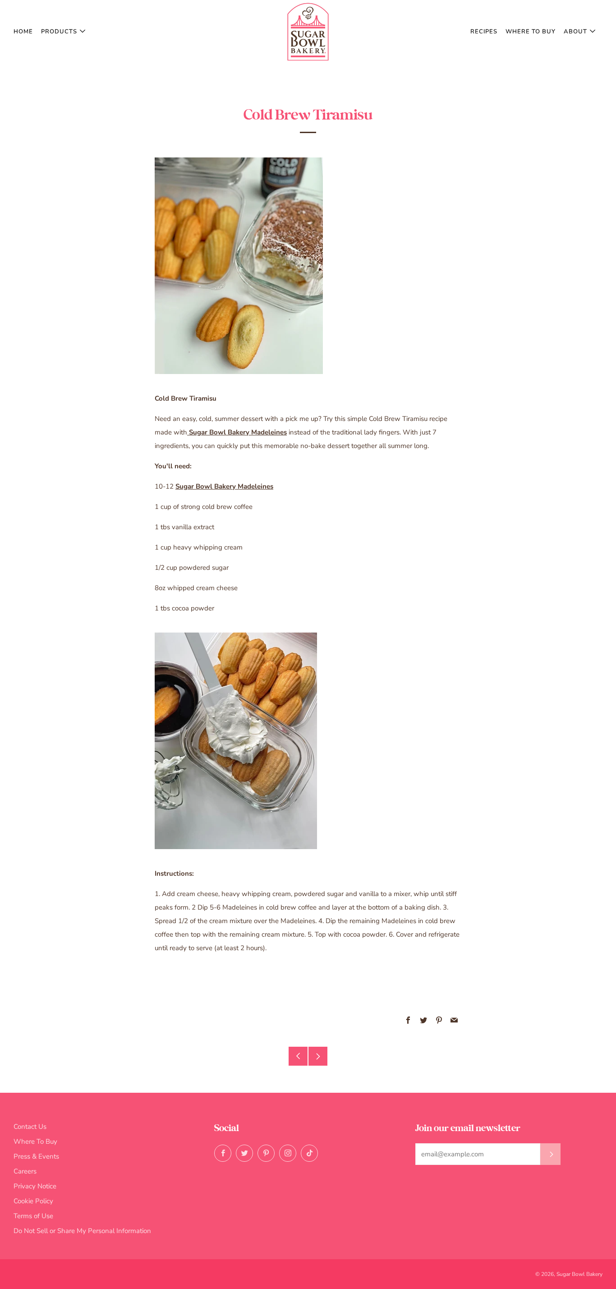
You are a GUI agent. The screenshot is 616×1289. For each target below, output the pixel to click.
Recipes (483, 32)
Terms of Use (33, 1215)
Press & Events (36, 1156)
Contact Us (30, 1126)
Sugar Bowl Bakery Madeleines (237, 432)
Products (59, 32)
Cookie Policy (33, 1201)
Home (23, 32)
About (575, 32)
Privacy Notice (35, 1186)
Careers (25, 1171)
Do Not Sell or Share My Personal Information (82, 1230)
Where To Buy (531, 32)
